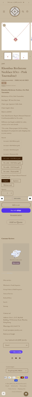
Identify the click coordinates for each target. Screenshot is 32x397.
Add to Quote (16, 222)
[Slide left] (2, 56)
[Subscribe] (26, 345)
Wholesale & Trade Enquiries (11, 285)
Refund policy (14, 386)
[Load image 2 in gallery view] (16, 56)
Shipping (3, 85)
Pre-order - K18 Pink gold (11, 167)
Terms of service (12, 388)
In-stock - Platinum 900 (12, 154)
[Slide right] (30, 56)
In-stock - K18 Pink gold (12, 150)
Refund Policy (7, 298)
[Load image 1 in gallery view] (7, 56)
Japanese (16, 181)
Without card (8, 185)
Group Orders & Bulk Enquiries (12, 289)
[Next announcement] (29, 2)
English (6, 181)
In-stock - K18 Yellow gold (13, 146)
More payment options (16, 215)
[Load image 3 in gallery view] (24, 56)
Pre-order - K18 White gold (12, 158)
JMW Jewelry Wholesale (15, 383)
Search (5, 302)
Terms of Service (8, 293)
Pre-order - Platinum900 (11, 171)
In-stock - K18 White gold (12, 141)
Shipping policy (21, 388)
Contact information (17, 391)
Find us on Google (9, 334)
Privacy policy (23, 386)
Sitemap (5, 306)
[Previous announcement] (3, 2)
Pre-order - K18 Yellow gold (12, 163)
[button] (4, 11)
